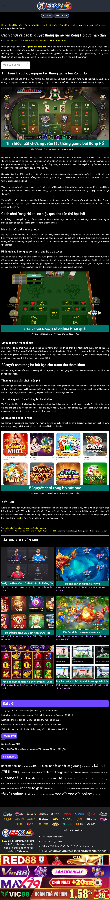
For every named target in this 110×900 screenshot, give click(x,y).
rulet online (15, 788)
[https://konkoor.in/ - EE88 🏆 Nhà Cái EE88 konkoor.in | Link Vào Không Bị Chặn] (55, 6)
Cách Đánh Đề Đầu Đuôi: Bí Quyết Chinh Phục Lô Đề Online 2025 (31, 724)
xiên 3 (42, 795)
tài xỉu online (12, 794)
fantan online (51, 772)
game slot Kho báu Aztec (85, 773)
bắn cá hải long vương (67, 766)
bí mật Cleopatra (27, 766)
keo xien (31, 778)
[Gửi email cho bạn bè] (59, 41)
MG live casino (95, 779)
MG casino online (78, 779)
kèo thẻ (57, 778)
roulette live (102, 783)
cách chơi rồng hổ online (15, 528)
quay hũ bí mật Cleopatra (90, 783)
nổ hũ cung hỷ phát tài (74, 783)
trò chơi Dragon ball (72, 788)
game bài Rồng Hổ (36, 46)
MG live (87, 779)
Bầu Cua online (42, 766)
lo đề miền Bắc (67, 779)
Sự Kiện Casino (8, 744)
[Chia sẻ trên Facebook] (54, 41)
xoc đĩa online (80, 794)
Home (4, 25)
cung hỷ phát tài (37, 773)
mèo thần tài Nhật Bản (12, 783)
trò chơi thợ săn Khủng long (97, 788)
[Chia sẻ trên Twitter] (56, 41)
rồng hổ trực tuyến (39, 528)
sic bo (23, 788)
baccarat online (11, 766)
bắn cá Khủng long (88, 766)
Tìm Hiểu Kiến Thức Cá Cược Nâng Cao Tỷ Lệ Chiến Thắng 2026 (39, 25)
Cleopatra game (26, 773)
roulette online (6, 788)
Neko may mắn (46, 783)
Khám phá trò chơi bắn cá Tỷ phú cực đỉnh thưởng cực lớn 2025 (31, 720)
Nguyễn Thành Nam (40, 41)
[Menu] (3, 6)
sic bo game (36, 788)
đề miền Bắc (96, 795)
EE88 (4, 841)
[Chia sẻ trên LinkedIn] (65, 41)
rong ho (29, 528)
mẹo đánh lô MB (35, 783)
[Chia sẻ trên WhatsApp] (51, 41)
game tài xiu (15, 778)
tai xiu (60, 787)
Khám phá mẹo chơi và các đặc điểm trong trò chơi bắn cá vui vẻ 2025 (34, 729)
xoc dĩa (61, 794)
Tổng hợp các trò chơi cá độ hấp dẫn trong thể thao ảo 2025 (29, 710)
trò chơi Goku (83, 788)
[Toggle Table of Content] (24, 65)
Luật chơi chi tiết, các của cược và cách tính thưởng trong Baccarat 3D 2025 (37, 715)
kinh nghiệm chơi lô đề (45, 779)
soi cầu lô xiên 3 (49, 788)
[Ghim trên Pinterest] (62, 41)
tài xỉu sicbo (31, 794)
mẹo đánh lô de (25, 783)
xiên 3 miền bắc (49, 795)
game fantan (68, 772)
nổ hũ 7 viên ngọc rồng (59, 783)
